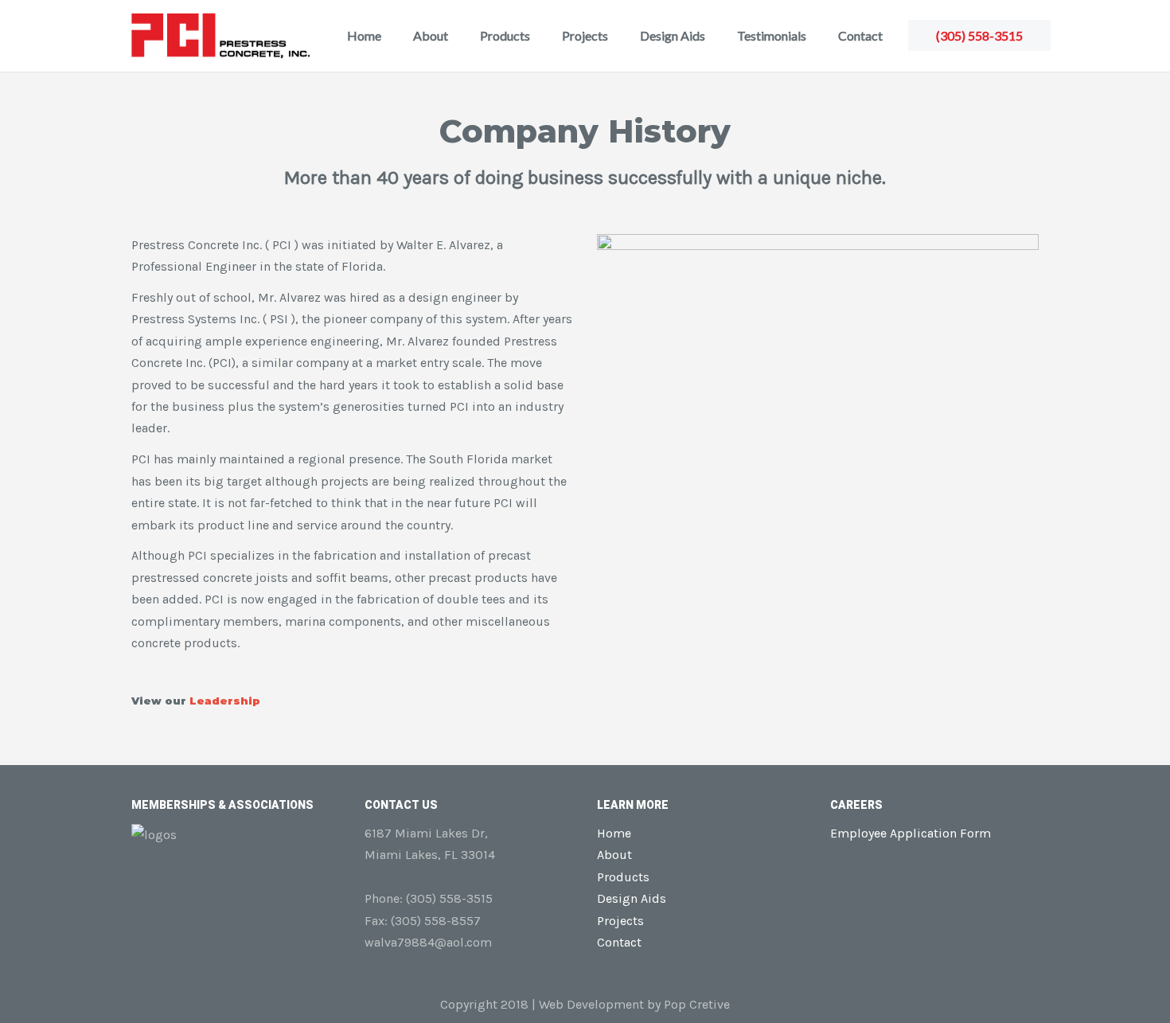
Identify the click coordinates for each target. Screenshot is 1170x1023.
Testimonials (771, 35)
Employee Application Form (910, 833)
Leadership (224, 700)
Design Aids (672, 35)
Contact (860, 35)
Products (505, 35)
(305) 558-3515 (979, 35)
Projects (585, 35)
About (430, 35)
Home (364, 35)
